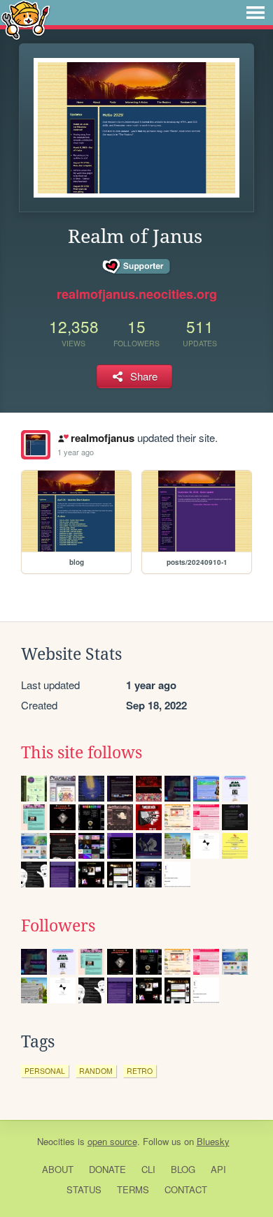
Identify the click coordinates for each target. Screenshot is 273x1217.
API (218, 1169)
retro (140, 1070)
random (96, 1070)
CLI (148, 1169)
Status (84, 1189)
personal (44, 1070)
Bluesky (213, 1141)
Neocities (56, 1141)
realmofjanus (102, 437)
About (58, 1169)
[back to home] (25, 19)
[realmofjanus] (36, 445)
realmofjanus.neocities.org (137, 294)
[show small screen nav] (255, 12)
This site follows (81, 753)
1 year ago (75, 451)
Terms (133, 1189)
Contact (185, 1189)
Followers (58, 926)
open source (112, 1141)
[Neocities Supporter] (137, 266)
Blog (183, 1169)
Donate (107, 1169)
